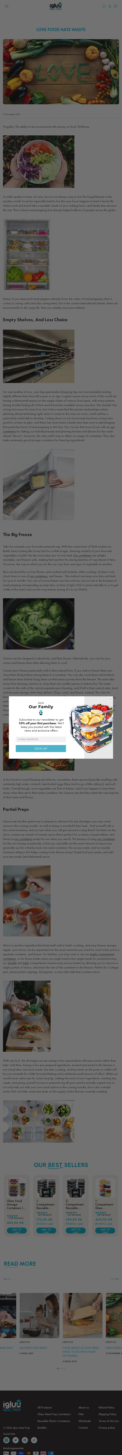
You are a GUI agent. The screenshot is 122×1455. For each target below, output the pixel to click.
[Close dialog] (110, 698)
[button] (61, 716)
